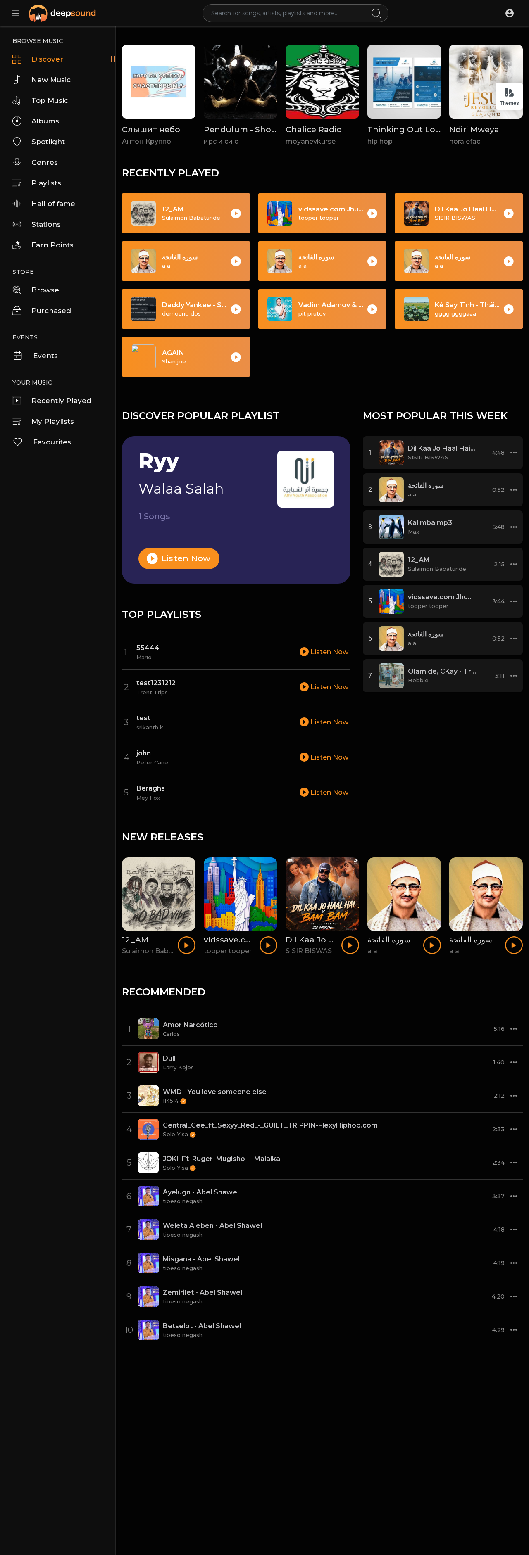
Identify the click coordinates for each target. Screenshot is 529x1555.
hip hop (380, 141)
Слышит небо (151, 129)
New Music (51, 80)
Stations (46, 224)
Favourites (52, 442)
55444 (148, 648)
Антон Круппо (146, 141)
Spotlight (48, 142)
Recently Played (61, 400)
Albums (45, 121)
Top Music (49, 100)
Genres (44, 162)
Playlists (46, 183)
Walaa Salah (181, 488)
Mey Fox (148, 797)
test (143, 718)
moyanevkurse (311, 141)
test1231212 (156, 683)
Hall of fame (53, 203)
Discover (47, 59)
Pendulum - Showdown (253, 129)
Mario (144, 657)
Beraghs (150, 788)
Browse (45, 290)
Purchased (51, 310)
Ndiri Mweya (474, 129)
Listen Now (185, 558)
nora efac (464, 141)
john (143, 753)
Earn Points (52, 245)
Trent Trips (152, 692)
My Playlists (52, 421)
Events (45, 355)
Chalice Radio (314, 129)
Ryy (158, 461)
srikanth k (149, 727)
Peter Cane (152, 762)
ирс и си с (221, 141)
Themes (509, 103)
